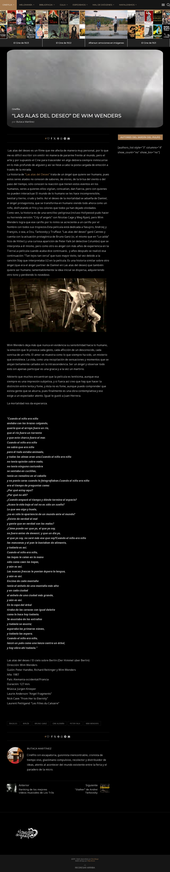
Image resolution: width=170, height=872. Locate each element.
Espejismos (79, 4)
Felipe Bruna (91, 861)
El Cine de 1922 (63, 43)
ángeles (13, 723)
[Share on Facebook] (51, 138)
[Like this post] (48, 138)
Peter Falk (75, 723)
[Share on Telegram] (65, 138)
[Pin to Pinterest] (58, 138)
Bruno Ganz (41, 723)
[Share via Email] (68, 138)
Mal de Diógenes (102, 4)
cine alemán (58, 723)
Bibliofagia (46, 4)
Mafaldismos (126, 4)
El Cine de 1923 (21, 43)
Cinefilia (7, 4)
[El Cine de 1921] (149, 24)
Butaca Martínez (25, 121)
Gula (63, 4)
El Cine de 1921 (148, 43)
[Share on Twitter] (54, 138)
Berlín (26, 723)
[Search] (168, 5)
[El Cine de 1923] (21, 24)
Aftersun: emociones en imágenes (106, 43)
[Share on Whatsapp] (61, 138)
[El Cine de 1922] (63, 24)
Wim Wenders (92, 723)
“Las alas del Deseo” (37, 174)
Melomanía (25, 4)
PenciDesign (95, 859)
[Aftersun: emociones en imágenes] (106, 24)
